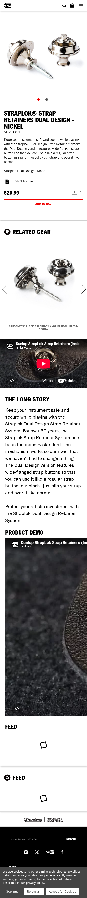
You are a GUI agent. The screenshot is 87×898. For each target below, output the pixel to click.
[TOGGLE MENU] (81, 5)
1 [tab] (39, 100)
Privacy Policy (35, 883)
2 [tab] (48, 100)
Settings (12, 891)
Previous (3, 289)
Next (83, 289)
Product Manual (23, 181)
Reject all (34, 891)
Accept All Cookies (62, 891)
